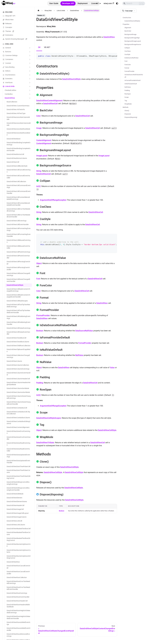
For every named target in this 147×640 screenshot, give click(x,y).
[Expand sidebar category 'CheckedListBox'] (30, 90)
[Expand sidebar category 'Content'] (30, 63)
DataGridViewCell (50, 103)
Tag (125, 100)
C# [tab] (39, 47)
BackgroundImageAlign (132, 38)
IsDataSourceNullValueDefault (133, 76)
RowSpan (127, 94)
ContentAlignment (43, 140)
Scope (126, 97)
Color (38, 116)
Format (126, 68)
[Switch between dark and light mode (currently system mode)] (117, 3)
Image (39, 128)
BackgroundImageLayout (132, 41)
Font (38, 279)
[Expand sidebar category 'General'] (30, 48)
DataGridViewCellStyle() (132, 21)
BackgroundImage (130, 34)
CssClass (127, 51)
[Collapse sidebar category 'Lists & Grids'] (30, 86)
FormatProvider (84, 343)
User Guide (53, 3)
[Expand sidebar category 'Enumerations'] (30, 75)
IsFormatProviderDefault (132, 80)
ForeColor (127, 64)
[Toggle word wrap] (110, 56)
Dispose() (127, 114)
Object (39, 263)
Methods (125, 107)
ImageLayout (41, 156)
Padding (39, 383)
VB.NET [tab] (47, 47)
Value (112, 367)
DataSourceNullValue (84, 331)
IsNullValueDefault (130, 84)
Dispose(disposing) (130, 117)
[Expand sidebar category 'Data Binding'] (30, 67)
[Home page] (38, 10)
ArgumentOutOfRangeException (53, 200)
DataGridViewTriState (45, 442)
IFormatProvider (43, 315)
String (38, 171)
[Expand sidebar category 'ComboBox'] (30, 94)
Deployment (83, 3)
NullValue (79, 355)
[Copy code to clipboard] (114, 56)
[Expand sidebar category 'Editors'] (30, 71)
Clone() (126, 110)
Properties (126, 24)
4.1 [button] (97, 3)
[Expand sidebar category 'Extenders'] (30, 79)
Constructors (127, 17)
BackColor (127, 31)
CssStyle (127, 54)
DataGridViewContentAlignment (49, 100)
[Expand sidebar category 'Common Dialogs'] (30, 55)
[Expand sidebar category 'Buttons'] (30, 51)
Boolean (39, 331)
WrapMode (128, 104)
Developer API (68, 3)
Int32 (38, 186)
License (94, 3)
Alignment (127, 27)
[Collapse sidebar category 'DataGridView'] (30, 98)
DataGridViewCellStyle (71, 79)
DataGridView (109, 37)
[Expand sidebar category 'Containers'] (30, 59)
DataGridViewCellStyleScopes (48, 418)
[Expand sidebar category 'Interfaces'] (30, 82)
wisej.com (108, 3)
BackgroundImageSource (132, 44)
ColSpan (127, 48)
